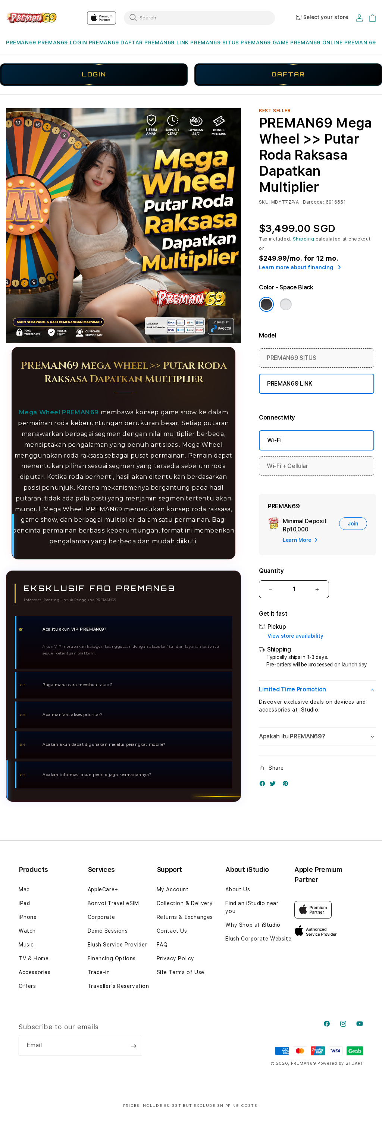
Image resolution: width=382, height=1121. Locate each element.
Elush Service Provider (117, 945)
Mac (24, 889)
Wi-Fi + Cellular (288, 466)
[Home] (32, 18)
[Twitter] (274, 785)
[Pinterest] (287, 785)
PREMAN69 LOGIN (62, 42)
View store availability (295, 636)
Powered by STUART (340, 1063)
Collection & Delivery (185, 903)
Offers (27, 986)
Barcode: (313, 202)
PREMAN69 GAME (265, 42)
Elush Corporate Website (258, 939)
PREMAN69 (21, 42)
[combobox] (199, 17)
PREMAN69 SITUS (214, 42)
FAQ (162, 945)
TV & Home (33, 958)
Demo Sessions (108, 931)
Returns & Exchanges (185, 917)
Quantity (271, 570)
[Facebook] (264, 785)
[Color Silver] (286, 304)
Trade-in (99, 972)
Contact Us (172, 931)
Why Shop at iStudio (252, 925)
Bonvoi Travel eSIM (113, 903)
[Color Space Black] (266, 304)
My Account (173, 889)
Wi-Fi (274, 440)
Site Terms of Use (180, 972)
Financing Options (112, 958)
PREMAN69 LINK (166, 42)
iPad (24, 903)
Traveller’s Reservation (118, 986)
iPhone (28, 917)
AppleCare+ (103, 889)
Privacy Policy (175, 958)
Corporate (101, 917)
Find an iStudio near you (251, 907)
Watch (27, 931)
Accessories (35, 972)
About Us (237, 889)
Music (26, 945)
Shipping (303, 239)
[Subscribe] (133, 1046)
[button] (21, 43)
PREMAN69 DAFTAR (116, 42)
